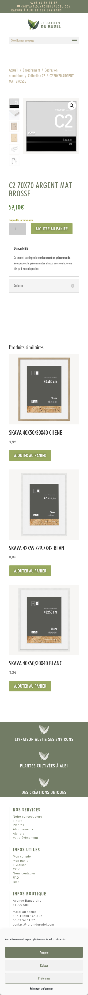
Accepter (44, 952)
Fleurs (17, 821)
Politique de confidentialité (41, 988)
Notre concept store (27, 816)
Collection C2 (36, 75)
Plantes (18, 825)
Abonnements (23, 829)
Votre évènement (25, 837)
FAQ (16, 877)
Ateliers (18, 833)
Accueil (13, 70)
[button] (72, 105)
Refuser (44, 965)
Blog (16, 882)
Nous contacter (24, 873)
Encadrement (31, 70)
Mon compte (22, 856)
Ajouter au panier (52, 229)
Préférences (44, 978)
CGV (16, 869)
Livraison (20, 865)
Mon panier (21, 860)
